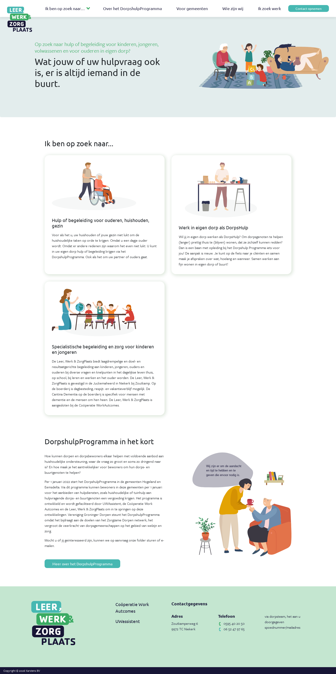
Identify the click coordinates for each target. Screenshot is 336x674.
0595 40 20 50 (234, 623)
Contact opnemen (309, 8)
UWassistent (127, 621)
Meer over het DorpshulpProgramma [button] (82, 563)
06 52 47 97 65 (234, 628)
